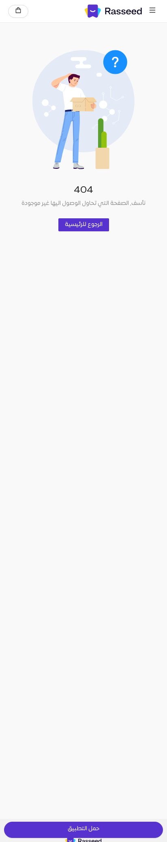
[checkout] (18, 11)
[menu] (152, 11)
